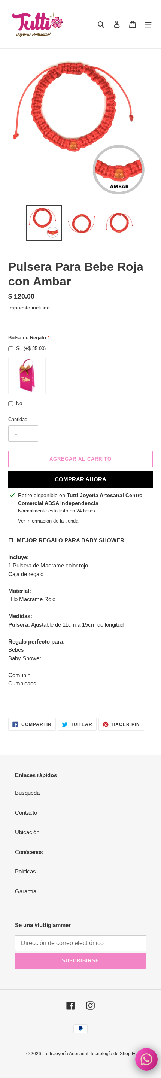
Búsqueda (27, 793)
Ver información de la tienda (48, 521)
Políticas (25, 871)
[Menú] (148, 24)
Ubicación (27, 832)
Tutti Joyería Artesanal (65, 1053)
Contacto (26, 812)
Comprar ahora (80, 479)
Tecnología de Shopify (112, 1053)
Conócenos (29, 852)
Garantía (25, 891)
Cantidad (17, 419)
